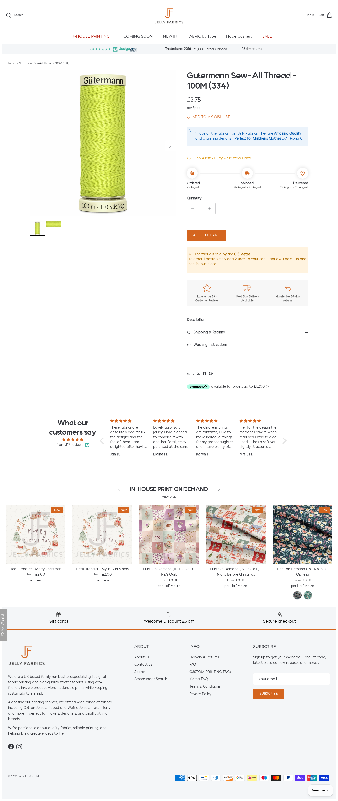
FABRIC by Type (201, 37)
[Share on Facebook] (204, 373)
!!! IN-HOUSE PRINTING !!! (90, 37)
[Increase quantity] (211, 208)
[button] (208, 117)
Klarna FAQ (198, 679)
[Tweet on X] (198, 373)
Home (11, 63)
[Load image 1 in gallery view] (103, 143)
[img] (73, 439)
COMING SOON (138, 37)
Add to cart (206, 235)
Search (139, 672)
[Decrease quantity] (191, 208)
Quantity (194, 198)
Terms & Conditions (204, 686)
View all (169, 497)
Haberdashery (239, 37)
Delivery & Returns (204, 657)
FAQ (192, 664)
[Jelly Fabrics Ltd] (169, 15)
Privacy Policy (200, 694)
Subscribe (269, 693)
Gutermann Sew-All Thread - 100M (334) (44, 63)
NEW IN (170, 37)
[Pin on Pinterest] (211, 373)
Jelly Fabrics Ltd (28, 776)
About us (141, 657)
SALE (267, 37)
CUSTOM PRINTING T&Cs (210, 672)
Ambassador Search (150, 679)
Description (196, 320)
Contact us (143, 664)
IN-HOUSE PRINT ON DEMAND (169, 489)
